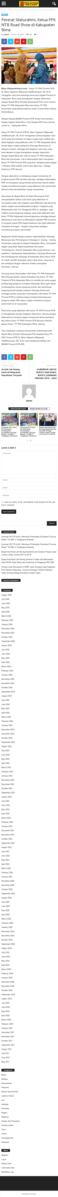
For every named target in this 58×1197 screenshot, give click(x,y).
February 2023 (7, 772)
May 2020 (5, 910)
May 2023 (5, 759)
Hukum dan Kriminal (9, 1092)
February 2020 (7, 923)
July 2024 (5, 700)
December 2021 (7, 830)
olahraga (4, 1104)
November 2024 (7, 683)
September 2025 (8, 641)
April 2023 (5, 763)
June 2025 (5, 654)
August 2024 (6, 696)
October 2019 (6, 940)
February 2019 (7, 973)
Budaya (4, 1079)
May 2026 (5, 608)
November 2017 (7, 1037)
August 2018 (6, 999)
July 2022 (5, 801)
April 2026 (5, 612)
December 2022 (7, 780)
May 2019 (5, 961)
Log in (3, 1159)
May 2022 (5, 809)
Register (4, 1155)
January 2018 (6, 1028)
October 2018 (6, 990)
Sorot (3, 1129)
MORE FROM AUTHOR (39, 409)
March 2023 (6, 767)
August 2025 (6, 645)
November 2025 (7, 633)
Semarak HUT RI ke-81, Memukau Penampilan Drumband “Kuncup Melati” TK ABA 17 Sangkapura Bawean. (9, 431)
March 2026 (6, 616)
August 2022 (6, 797)
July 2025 (5, 650)
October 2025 (6, 637)
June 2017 (5, 1058)
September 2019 (8, 944)
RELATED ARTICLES (18, 409)
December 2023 (7, 730)
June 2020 (5, 906)
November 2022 (7, 784)
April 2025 (5, 662)
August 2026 (6, 595)
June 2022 (5, 805)
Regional (4, 1117)
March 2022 (6, 818)
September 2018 (8, 994)
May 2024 (5, 708)
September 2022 (8, 793)
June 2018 (5, 1007)
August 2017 (6, 1049)
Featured (5, 1087)
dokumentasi (6, 1083)
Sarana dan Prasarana (10, 1121)
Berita (10, 10)
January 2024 (6, 725)
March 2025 (6, 666)
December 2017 (7, 1032)
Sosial (3, 1134)
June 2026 (5, 603)
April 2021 (5, 864)
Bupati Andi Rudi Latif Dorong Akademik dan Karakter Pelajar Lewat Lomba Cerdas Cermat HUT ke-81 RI (47, 430)
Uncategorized (7, 1138)
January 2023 (6, 776)
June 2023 (5, 755)
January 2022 (6, 826)
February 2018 (7, 1024)
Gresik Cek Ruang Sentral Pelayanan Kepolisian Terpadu (11, 372)
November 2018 (7, 986)
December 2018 (7, 982)
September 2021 (8, 843)
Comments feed (7, 1168)
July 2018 (5, 1003)
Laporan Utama (7, 1096)
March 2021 (6, 868)
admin (6, 34)
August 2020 (6, 898)
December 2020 (7, 881)
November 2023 (7, 734)
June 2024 (5, 704)
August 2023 (6, 746)
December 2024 (7, 679)
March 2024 (6, 717)
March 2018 (6, 1020)
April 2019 (5, 965)
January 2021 (6, 877)
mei (2, 1100)
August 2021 (6, 847)
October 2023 (6, 738)
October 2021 (6, 839)
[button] (54, 4)
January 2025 (6, 675)
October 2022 (6, 788)
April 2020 (5, 915)
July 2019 (5, 952)
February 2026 (7, 620)
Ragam (4, 1113)
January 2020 (6, 927)
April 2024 (5, 713)
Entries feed (6, 1164)
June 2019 (5, 957)
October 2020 (6, 889)
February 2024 (7, 721)
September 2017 (8, 1045)
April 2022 (5, 814)
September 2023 (8, 742)
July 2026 (5, 599)
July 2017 (5, 1053)
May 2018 (5, 1011)
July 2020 (5, 902)
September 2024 (8, 692)
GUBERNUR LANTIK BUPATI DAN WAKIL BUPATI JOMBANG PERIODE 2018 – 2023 (46, 373)
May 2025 (5, 658)
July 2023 (5, 751)
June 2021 (5, 856)
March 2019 (6, 969)
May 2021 (5, 860)
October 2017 (6, 1041)
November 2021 (7, 835)
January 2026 (6, 624)
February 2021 (7, 873)
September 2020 (8, 894)
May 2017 (5, 1062)
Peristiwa (5, 1108)
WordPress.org (7, 1172)
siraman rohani (7, 1125)
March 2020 (6, 919)
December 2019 (7, 931)
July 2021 (5, 851)
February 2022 (7, 822)
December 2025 (7, 629)
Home (3, 10)
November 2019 (7, 936)
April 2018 (5, 1015)
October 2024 (6, 687)
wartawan (5, 1142)
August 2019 (6, 948)
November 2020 (7, 885)
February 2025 (7, 671)
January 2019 (6, 978)
